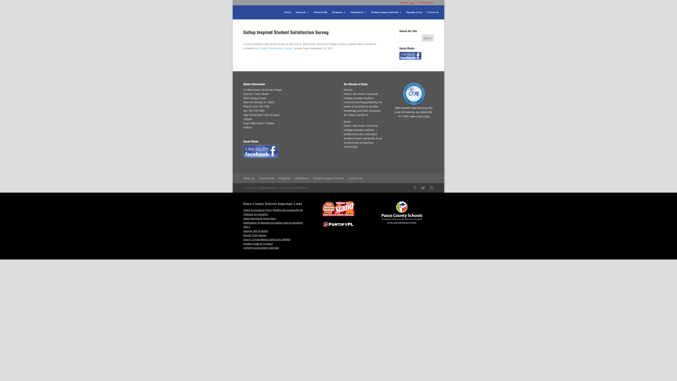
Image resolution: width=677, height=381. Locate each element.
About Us (301, 12)
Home (287, 12)
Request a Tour (414, 12)
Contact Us (433, 12)
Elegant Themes (268, 187)
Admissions (356, 12)
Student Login (407, 3)
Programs (337, 12)
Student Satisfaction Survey (276, 48)
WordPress (301, 187)
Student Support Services (384, 12)
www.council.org (419, 116)
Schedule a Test (426, 3)
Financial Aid (320, 12)
